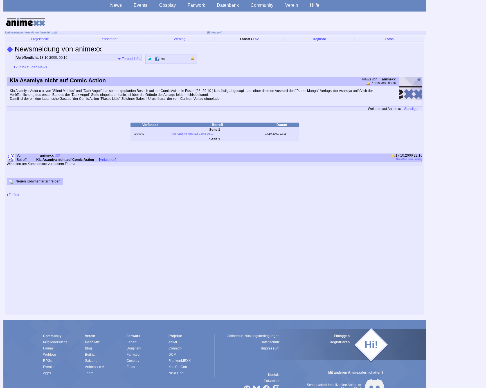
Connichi (175, 348)
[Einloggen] (214, 32)
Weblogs (50, 355)
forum (28, 32)
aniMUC (174, 342)
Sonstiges (411, 109)
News (116, 5)
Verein (291, 5)
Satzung (91, 361)
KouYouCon (177, 367)
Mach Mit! (92, 342)
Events (140, 5)
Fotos (389, 39)
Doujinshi (134, 348)
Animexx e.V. (95, 367)
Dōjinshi (319, 39)
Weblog (180, 39)
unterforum (40, 32)
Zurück (13, 195)
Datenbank (228, 5)
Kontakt (274, 375)
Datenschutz (270, 342)
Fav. (256, 39)
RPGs (47, 361)
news (20, 32)
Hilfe (314, 5)
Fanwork (196, 5)
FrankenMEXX (179, 361)
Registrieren (340, 342)
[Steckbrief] (57, 156)
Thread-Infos (131, 59)
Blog (88, 348)
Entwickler (272, 381)
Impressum (270, 348)
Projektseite (40, 39)
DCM (172, 355)
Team (89, 373)
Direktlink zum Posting (409, 159)
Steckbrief (109, 39)
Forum (48, 348)
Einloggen (342, 336)
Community (262, 5)
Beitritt (89, 355)
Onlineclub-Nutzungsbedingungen (253, 336)
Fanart (131, 342)
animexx (11, 32)
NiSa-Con (176, 373)
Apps (47, 373)
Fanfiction (134, 355)
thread (52, 32)
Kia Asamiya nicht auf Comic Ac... (192, 133)
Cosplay (167, 5)
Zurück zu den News (31, 67)
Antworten (107, 160)
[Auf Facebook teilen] (157, 59)
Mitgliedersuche (55, 342)
